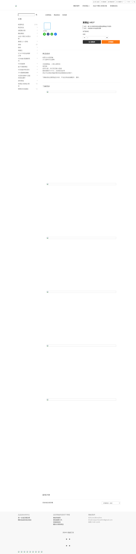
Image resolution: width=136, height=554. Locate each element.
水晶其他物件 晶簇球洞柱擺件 (24, 77)
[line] (44, 34)
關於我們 (76, 6)
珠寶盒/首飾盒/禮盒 (24, 85)
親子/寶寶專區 (22, 67)
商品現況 (21, 27)
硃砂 (19, 47)
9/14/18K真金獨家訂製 (24, 54)
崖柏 (19, 44)
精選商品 (21, 24)
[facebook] (48, 34)
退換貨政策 (57, 522)
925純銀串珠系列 (23, 70)
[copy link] (55, 34)
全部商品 (48, 15)
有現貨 (64, 15)
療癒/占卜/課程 (23, 42)
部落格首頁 (113, 6)
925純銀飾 (21, 64)
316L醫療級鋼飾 (23, 73)
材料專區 (21, 81)
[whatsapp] (51, 34)
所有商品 (86, 6)
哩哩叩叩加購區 (23, 89)
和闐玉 (20, 50)
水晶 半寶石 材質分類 (100, 6)
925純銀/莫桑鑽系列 (24, 60)
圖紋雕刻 (21, 33)
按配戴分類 (21, 30)
